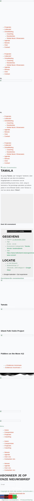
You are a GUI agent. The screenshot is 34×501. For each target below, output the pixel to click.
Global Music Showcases (15, 38)
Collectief (7, 29)
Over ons (7, 457)
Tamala (27, 246)
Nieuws (7, 43)
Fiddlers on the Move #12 (12, 354)
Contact (7, 47)
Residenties (11, 36)
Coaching (10, 34)
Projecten (7, 27)
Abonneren (17, 488)
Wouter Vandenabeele (14, 248)
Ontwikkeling (8, 31)
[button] (17, 52)
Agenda (7, 40)
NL (1, 78)
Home (6, 430)
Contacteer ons (9, 459)
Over (6, 45)
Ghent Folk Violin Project (12, 331)
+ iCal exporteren (21, 274)
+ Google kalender (8, 274)
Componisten (9, 432)
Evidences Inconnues (13, 365)
